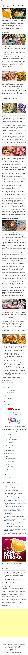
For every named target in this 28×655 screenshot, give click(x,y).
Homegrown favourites (9, 390)
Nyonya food (7, 401)
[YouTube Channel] (14, 409)
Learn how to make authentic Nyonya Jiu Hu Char (14, 499)
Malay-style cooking (9, 393)
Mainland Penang (9, 447)
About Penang (7, 434)
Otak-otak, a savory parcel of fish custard (12, 510)
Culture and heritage (9, 450)
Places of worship (9, 442)
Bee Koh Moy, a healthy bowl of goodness (13, 493)
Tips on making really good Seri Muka (12, 535)
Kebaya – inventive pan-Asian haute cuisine (13, 497)
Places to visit (7, 437)
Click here (4, 563)
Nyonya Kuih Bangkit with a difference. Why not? (14, 509)
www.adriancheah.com (14, 649)
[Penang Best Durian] (14, 549)
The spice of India (8, 398)
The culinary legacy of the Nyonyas (11, 532)
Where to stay (7, 475)
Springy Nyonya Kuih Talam (10, 525)
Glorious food (7, 456)
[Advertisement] (14, 623)
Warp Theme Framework (16, 652)
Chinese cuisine (7, 396)
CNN (13, 572)
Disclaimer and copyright (14, 650)
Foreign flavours (8, 404)
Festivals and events (9, 453)
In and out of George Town (11, 440)
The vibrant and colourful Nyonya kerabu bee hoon (15, 533)
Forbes (5, 576)
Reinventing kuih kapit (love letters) (11, 514)
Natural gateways (9, 445)
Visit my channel (14, 414)
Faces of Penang (8, 477)
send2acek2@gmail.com (19, 647)
